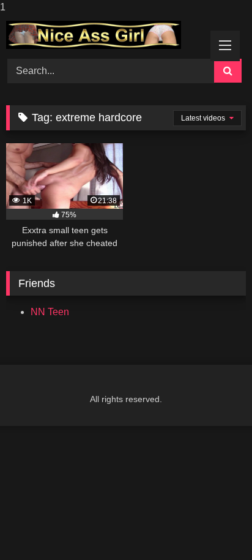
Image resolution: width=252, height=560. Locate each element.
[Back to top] (214, 526)
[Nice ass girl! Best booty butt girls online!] (103, 35)
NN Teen (50, 312)
